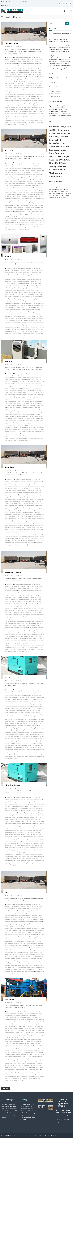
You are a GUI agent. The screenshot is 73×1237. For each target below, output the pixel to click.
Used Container (22, 111)
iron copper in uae (28, 72)
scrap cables (33, 89)
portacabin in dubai (25, 710)
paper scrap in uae (14, 76)
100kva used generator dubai (21, 57)
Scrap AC (28, 87)
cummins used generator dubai (31, 701)
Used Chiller (20, 109)
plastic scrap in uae (22, 76)
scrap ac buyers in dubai (36, 87)
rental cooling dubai (13, 83)
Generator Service (29, 704)
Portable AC (29, 76)
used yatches (21, 124)
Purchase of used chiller (31, 78)
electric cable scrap (16, 68)
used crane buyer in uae (27, 115)
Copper (51, 106)
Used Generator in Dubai (13, 678)
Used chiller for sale (39, 109)
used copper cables (11, 113)
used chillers (7, 111)
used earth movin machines (38, 115)
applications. (57, 109)
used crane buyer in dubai (15, 115)
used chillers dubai (14, 111)
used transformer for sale (13, 124)
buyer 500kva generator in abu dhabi (17, 1017)
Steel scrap (26, 104)
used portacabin (31, 120)
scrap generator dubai (14, 98)
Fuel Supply (38, 68)
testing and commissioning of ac (32, 738)
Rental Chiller (37, 81)
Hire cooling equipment (13, 72)
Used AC (34, 105)
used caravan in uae (13, 109)
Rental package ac (22, 85)
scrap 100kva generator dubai (19, 87)
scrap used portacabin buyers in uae (15, 102)
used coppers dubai (30, 113)
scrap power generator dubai (22, 100)
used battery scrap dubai (21, 107)
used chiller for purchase (29, 109)
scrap (14, 1011)
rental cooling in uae (22, 83)
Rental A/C (16, 81)
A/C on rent (30, 57)
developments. (62, 197)
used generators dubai (9, 120)
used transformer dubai (29, 756)
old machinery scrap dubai (26, 708)
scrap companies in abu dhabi (19, 91)
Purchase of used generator (28, 712)
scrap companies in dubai (32, 725)
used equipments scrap (9, 116)
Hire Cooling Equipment (13, 572)
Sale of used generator (32, 719)
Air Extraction (14, 59)
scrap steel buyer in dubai (34, 100)
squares (55, 193)
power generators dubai (20, 78)
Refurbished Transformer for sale (33, 714)
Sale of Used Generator (13, 785)
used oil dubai (24, 120)
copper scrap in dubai (18, 67)
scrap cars (30, 723)
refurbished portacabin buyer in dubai (27, 79)
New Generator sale (32, 74)
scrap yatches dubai (28, 102)
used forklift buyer (25, 116)
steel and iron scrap (19, 104)
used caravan (35, 107)
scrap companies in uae (30, 92)
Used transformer (32, 122)
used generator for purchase (27, 118)
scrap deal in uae (11, 96)
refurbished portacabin (14, 79)
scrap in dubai (22, 98)
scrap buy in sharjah (16, 89)
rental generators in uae (12, 85)
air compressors (13, 1013)
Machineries (9, 1011)
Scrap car (38, 89)
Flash (40, 1135)
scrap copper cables (12, 94)
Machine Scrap (8, 74)
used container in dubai (31, 111)
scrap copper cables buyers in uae (24, 94)
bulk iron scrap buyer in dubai (36, 59)
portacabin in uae (11, 78)
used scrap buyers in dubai (21, 122)
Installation (21, 72)
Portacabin (35, 76)
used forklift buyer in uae (37, 751)
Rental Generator (30, 83)
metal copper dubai (16, 74)
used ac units (39, 105)
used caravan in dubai (29, 741)
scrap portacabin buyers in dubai (37, 732)
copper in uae (10, 67)
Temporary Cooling (11, 43)
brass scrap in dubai (25, 59)
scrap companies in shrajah (19, 92)
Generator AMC (8, 70)
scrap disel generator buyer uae (34, 96)
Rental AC (21, 81)
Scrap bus (30, 721)
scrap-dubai (9, 57)
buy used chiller (26, 61)
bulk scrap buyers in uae (10, 61)
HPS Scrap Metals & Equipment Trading (18, 1135)
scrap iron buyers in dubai (31, 98)
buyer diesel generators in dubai (24, 63)
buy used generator (34, 61)
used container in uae (29, 745)
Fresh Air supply (32, 68)
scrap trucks (31, 734)
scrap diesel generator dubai (21, 96)
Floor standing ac (24, 68)
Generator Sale (33, 70)
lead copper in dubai (37, 72)
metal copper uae (23, 74)
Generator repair (26, 70)
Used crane (37, 113)
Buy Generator (19, 61)
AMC (18, 59)
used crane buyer (33, 747)
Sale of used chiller (37, 85)
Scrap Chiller (10, 91)
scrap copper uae (35, 94)
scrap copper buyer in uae (30, 727)
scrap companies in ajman (31, 91)
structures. (58, 195)
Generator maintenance (17, 70)
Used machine (17, 120)
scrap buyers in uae (26, 89)
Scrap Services (19, 1011)
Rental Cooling (10, 151)
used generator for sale (38, 118)
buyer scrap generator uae (13, 65)
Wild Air (27, 124)
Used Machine (9, 999)
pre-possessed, (58, 186)
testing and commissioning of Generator (22, 105)
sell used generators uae (10, 104)
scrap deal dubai (33, 729)
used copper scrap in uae (20, 113)
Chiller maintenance (32, 65)
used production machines (30, 754)
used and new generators (10, 107)
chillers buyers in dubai (9, 1021)
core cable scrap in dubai (29, 67)
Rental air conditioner (28, 81)
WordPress (55, 1135)
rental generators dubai (26, 717)
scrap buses (9, 89)
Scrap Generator (36, 730)
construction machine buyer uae (29, 699)
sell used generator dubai (37, 102)
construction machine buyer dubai (15, 699)
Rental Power (29, 85)
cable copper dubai (23, 65)
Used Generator (17, 118)
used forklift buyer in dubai (35, 116)
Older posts (5, 1088)
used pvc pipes (12, 122)
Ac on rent (36, 57)
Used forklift (17, 116)
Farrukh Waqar (19, 46)
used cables (29, 107)
